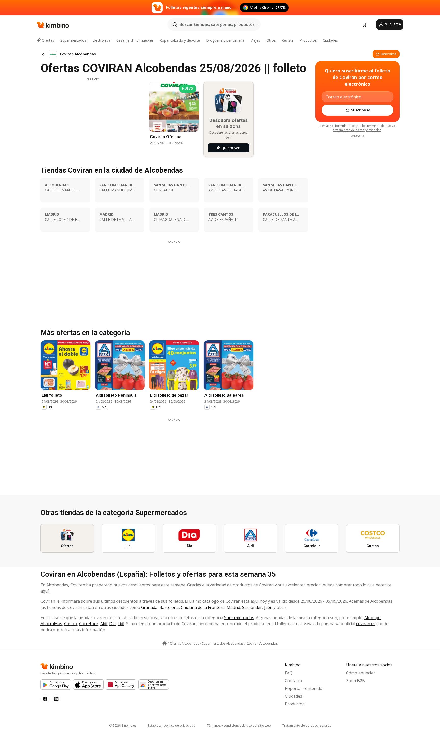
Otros (271, 40)
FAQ (289, 673)
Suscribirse (388, 54)
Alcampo (372, 617)
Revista (288, 40)
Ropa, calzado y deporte (180, 40)
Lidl (121, 623)
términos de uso (379, 126)
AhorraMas (51, 623)
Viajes (255, 40)
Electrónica (101, 40)
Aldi (103, 623)
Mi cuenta (392, 24)
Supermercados (73, 40)
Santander (252, 607)
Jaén (268, 607)
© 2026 (122, 725)
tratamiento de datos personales (357, 130)
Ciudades (330, 40)
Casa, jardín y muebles (135, 40)
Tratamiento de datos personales (306, 725)
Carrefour (88, 623)
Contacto (293, 681)
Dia (112, 623)
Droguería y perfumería (225, 40)
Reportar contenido (303, 688)
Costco (70, 623)
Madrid (233, 607)
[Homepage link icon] (164, 643)
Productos (308, 40)
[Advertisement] (92, 117)
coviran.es (365, 623)
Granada (149, 607)
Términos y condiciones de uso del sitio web (239, 725)
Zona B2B (355, 681)
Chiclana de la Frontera (203, 607)
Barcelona (169, 607)
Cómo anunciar (360, 673)
